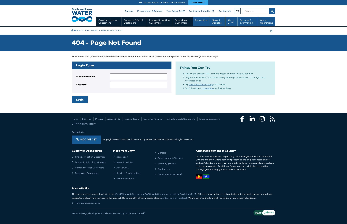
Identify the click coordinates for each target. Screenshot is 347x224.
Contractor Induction (200, 11)
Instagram (262, 119)
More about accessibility (87, 203)
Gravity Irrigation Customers (108, 22)
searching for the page (201, 84)
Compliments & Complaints (181, 118)
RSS (272, 119)
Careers (129, 11)
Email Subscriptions (209, 118)
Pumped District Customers (89, 167)
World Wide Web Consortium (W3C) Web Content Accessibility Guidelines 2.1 (154, 194)
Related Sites (78, 132)
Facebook (242, 119)
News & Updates (217, 22)
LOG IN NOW (197, 2)
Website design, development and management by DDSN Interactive (107, 213)
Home (77, 30)
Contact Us (225, 11)
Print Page (272, 33)
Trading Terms (131, 118)
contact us (208, 88)
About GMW (231, 22)
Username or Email (86, 76)
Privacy (99, 118)
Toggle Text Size (238, 11)
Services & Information (246, 22)
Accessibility (113, 118)
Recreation (201, 20)
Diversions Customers (181, 22)
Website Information (111, 30)
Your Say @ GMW (175, 11)
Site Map (86, 118)
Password (81, 84)
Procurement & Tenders (149, 11)
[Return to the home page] (82, 21)
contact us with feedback (174, 197)
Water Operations (266, 22)
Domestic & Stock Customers (134, 22)
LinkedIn (252, 119)
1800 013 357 (88, 139)
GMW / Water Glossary (84, 123)
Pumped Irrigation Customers (159, 22)
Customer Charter (153, 118)
